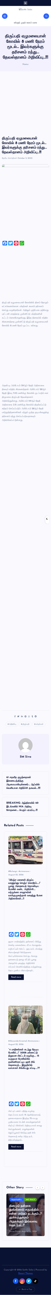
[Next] (42, 1187)
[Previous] (37, 1187)
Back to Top (27, 1289)
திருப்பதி (25, 724)
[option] (25, 1215)
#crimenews (24, 871)
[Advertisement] (25, 103)
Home (25, 64)
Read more (16, 977)
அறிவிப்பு (12, 724)
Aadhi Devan (15, 1231)
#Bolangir (12, 871)
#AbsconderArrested (17, 1041)
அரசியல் (14, 1199)
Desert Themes (25, 1273)
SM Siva (25, 756)
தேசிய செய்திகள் (9, 158)
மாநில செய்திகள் (28, 1199)
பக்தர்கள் (39, 724)
